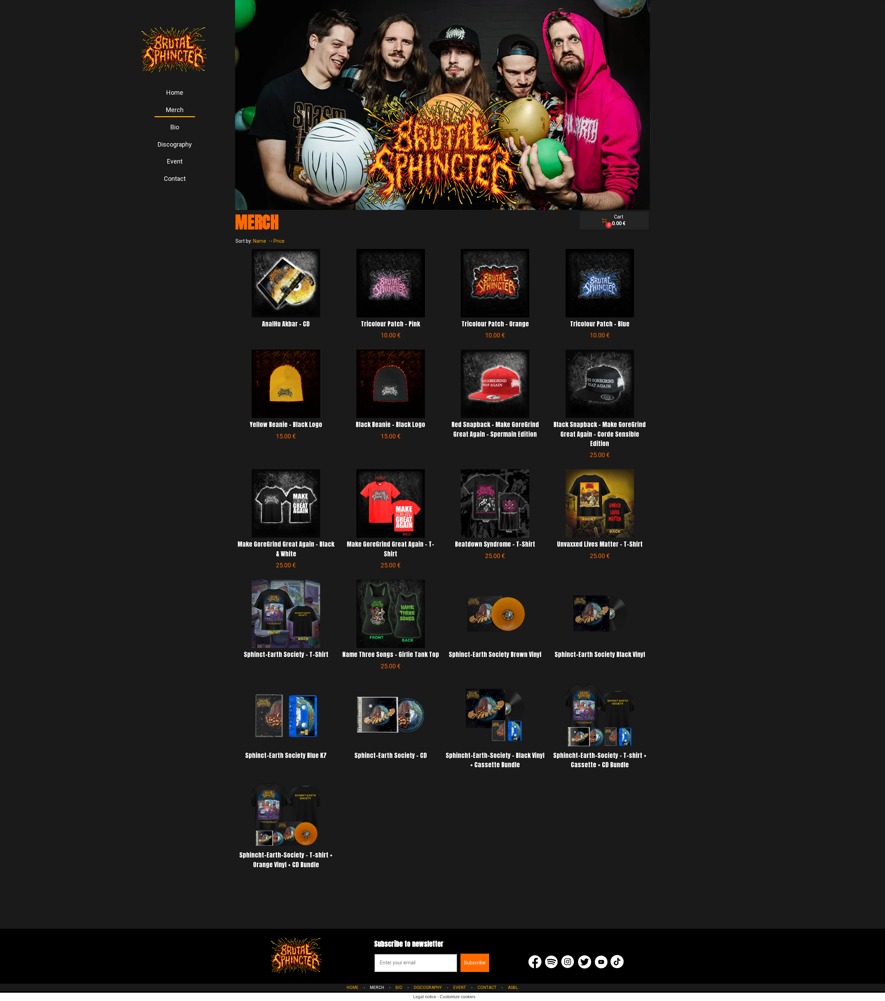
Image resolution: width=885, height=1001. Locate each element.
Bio (174, 127)
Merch (175, 109)
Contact (175, 178)
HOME (352, 987)
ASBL (513, 987)
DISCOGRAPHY (428, 987)
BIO (398, 987)
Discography (175, 144)
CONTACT (486, 987)
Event (175, 161)
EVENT (459, 987)
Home (174, 92)
